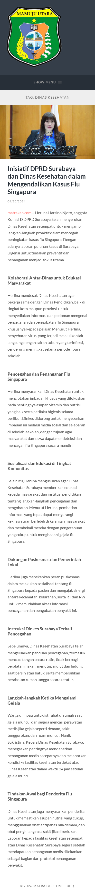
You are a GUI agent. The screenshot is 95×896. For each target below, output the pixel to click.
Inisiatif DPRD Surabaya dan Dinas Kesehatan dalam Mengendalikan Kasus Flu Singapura (47, 180)
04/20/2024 (17, 201)
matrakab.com (19, 212)
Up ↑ (71, 886)
